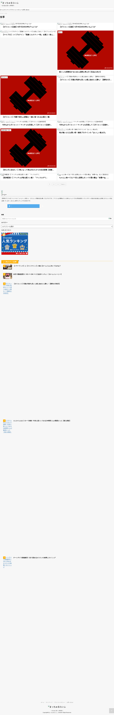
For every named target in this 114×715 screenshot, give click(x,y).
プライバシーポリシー (16, 9)
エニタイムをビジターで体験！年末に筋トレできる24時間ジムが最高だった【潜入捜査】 (42, 421)
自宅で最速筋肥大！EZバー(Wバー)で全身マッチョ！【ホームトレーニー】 (37, 274)
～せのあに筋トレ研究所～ (57, 710)
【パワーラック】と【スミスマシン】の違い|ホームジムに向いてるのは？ (37, 266)
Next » (63, 184)
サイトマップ (7, 9)
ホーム (2, 9)
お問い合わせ (25, 9)
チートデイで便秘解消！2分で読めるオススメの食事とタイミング (34, 557)
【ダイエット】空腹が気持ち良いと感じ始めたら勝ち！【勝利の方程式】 (36, 284)
